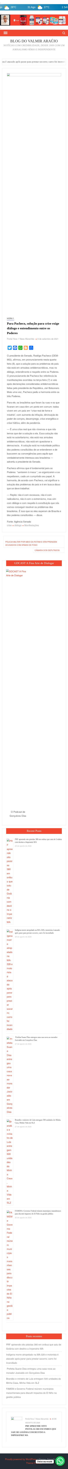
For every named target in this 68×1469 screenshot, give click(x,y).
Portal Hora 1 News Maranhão (20, 338)
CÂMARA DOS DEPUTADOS (47, 550)
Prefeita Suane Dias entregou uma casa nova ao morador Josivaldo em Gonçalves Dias (31, 1370)
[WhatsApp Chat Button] (60, 1461)
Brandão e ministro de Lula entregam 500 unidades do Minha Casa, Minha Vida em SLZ (33, 1380)
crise (9, 525)
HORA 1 (10, 318)
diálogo (18, 525)
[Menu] (5, 33)
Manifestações (31, 525)
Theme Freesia (33, 1463)
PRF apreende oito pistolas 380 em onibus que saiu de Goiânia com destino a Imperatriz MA (33, 1346)
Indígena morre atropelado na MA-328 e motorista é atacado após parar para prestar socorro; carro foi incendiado (32, 1358)
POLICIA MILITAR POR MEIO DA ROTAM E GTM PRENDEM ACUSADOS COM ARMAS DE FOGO (31, 543)
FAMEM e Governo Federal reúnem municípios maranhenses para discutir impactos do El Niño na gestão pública (31, 1393)
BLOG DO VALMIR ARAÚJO (34, 41)
